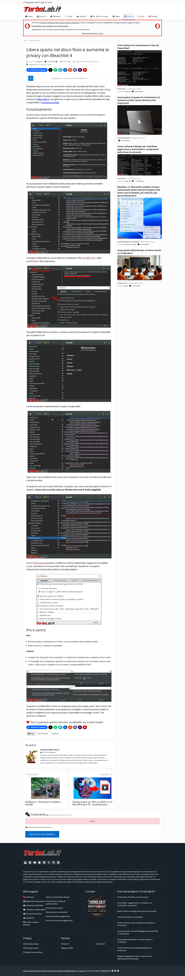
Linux (69, 16)
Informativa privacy (31, 944)
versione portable (50, 102)
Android (82, 16)
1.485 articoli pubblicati (49, 752)
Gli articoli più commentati (56, 912)
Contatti (154, 16)
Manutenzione (34, 40)
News (117, 16)
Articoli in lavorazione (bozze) (58, 897)
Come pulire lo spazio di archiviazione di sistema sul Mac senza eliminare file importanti (138, 100)
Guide (129, 16)
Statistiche (29, 918)
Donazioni (29, 897)
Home (30, 16)
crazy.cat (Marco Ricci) (49, 750)
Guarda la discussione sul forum (60, 815)
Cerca (141, 16)
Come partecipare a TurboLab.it (130, 917)
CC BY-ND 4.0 (105, 971)
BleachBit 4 (43, 99)
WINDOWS (121, 89)
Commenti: (51, 61)
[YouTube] (35, 862)
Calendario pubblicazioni (35, 909)
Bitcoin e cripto (101, 16)
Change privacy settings (33, 952)
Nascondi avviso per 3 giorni (92, 33)
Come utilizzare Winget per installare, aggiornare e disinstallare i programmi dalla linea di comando (138, 149)
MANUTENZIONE (123, 138)
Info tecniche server (33, 914)
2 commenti (138, 91)
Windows (56, 16)
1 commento (139, 181)
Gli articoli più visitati (54, 908)
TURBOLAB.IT (122, 283)
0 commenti (125, 140)
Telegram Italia (67, 948)
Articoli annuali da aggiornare (58, 916)
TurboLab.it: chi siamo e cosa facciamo (132, 897)
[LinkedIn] (58, 862)
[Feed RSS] (30, 862)
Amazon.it (65, 944)
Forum (42, 16)
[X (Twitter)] (49, 862)
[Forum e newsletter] (25, 862)
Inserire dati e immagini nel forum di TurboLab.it (137, 911)
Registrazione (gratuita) (35, 901)
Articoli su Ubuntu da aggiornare (59, 920)
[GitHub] (53, 862)
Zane (126, 286)
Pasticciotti (100, 944)
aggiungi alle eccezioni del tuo (60, 23)
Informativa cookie (30, 948)
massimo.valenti (130, 244)
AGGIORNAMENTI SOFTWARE (128, 242)
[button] (69, 78)
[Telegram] (39, 862)
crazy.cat (39, 61)
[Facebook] (44, 862)
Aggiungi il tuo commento (42, 834)
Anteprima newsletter (34, 905)
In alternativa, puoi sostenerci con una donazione (50, 26)
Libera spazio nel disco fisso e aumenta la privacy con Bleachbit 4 (49, 971)
